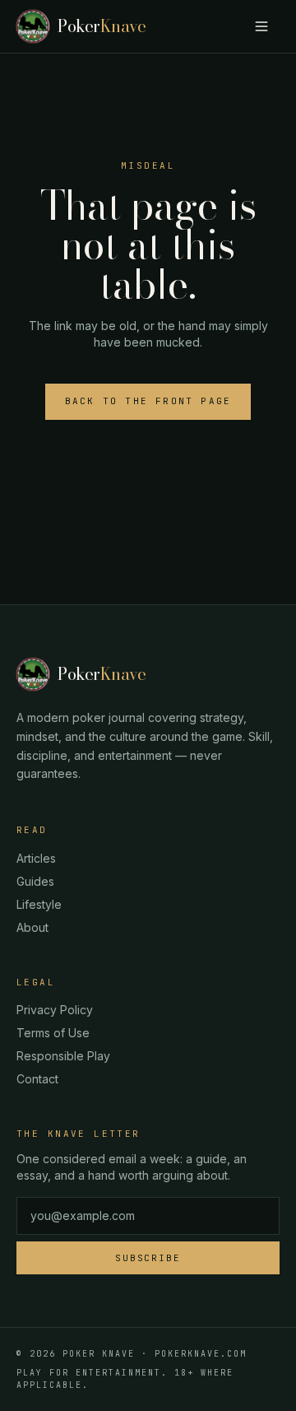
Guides (35, 881)
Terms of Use (53, 1033)
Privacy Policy (54, 1010)
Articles (36, 858)
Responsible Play (63, 1056)
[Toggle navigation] (261, 26)
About (32, 927)
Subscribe (148, 1258)
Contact (37, 1079)
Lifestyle (39, 904)
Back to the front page (148, 401)
